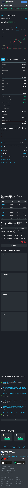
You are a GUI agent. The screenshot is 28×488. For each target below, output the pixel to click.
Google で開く (11, 446)
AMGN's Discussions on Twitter (9, 162)
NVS (3, 218)
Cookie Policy (14, 456)
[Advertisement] (14, 54)
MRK (3, 215)
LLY (3, 207)
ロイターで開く (22, 447)
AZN (6, 435)
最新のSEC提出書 (6, 159)
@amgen (25, 153)
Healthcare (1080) (23, 136)
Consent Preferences (23, 456)
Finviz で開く (17, 446)
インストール (24, 2)
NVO (19, 435)
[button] (2, 6)
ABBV (3, 212)
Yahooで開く (3, 446)
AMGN (3, 204)
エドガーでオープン (13, 447)
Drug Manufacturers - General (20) (19, 139)
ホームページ (4, 15)
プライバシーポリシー (5, 456)
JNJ (3, 209)
